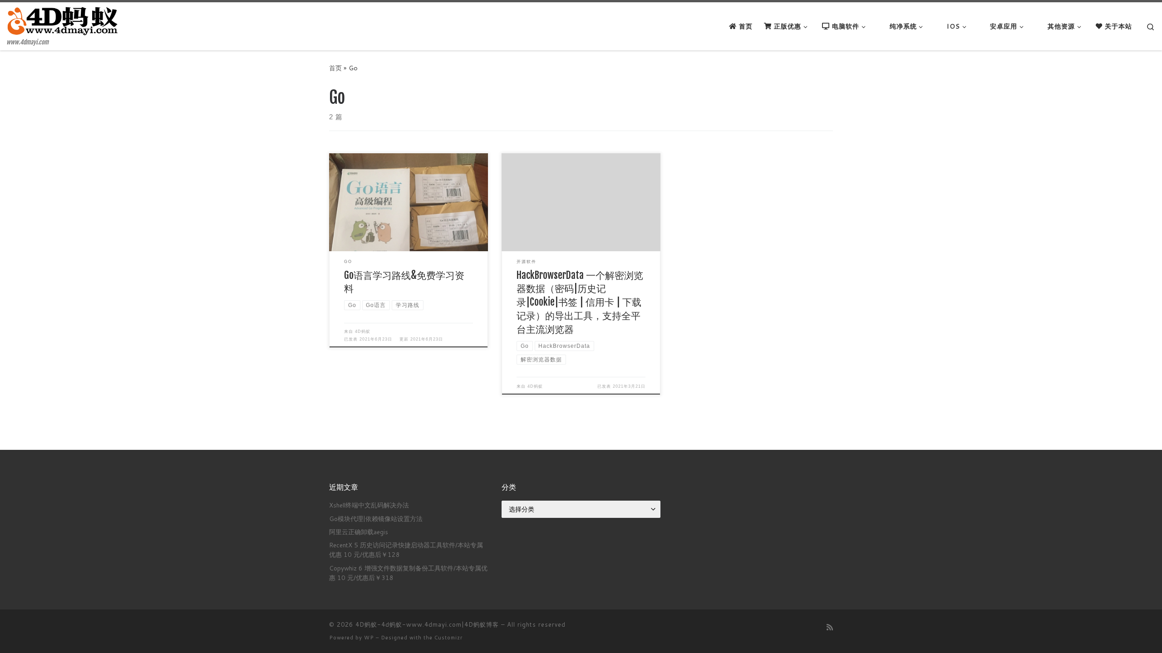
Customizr (448, 637)
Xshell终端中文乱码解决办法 (369, 505)
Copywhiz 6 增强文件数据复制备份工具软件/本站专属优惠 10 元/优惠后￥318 (408, 573)
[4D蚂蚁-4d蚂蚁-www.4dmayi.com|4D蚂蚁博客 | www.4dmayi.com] (63, 20)
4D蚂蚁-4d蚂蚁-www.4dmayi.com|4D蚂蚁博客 (427, 624)
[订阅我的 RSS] (830, 627)
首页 (335, 68)
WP (369, 637)
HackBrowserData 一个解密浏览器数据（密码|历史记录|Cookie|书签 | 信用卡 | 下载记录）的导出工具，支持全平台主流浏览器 (580, 302)
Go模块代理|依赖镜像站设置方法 (376, 518)
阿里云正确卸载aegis (358, 531)
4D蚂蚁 (362, 331)
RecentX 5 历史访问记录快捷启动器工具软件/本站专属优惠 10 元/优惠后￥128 (406, 550)
